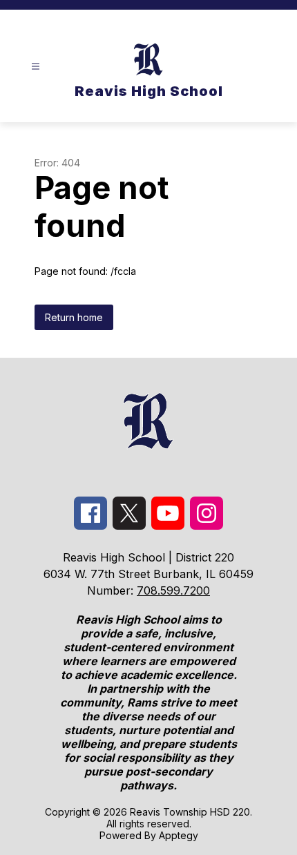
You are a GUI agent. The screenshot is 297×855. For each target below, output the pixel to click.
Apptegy (178, 835)
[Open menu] (36, 67)
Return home (74, 317)
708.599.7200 (173, 590)
